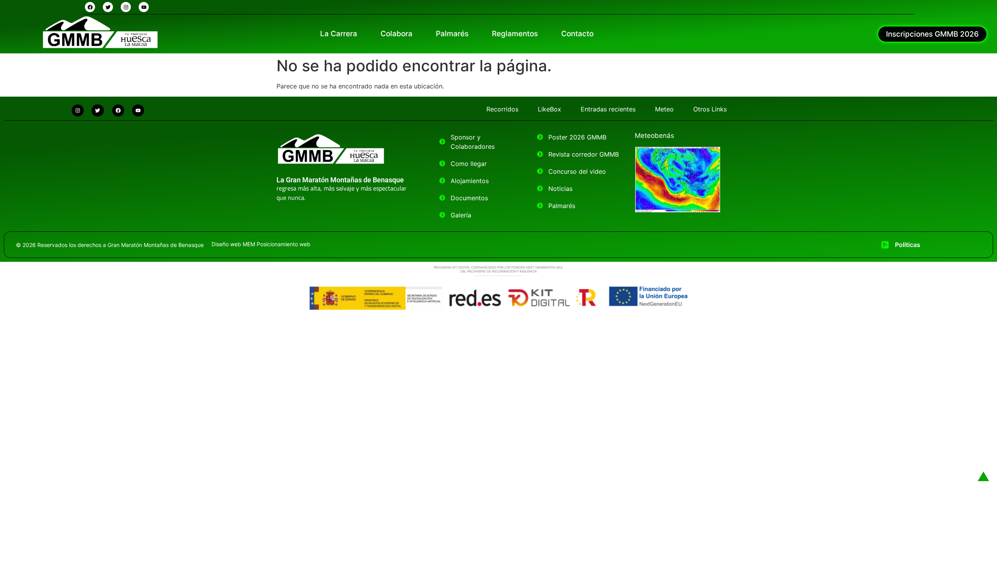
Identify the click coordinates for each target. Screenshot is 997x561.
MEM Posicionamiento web (276, 244)
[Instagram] (126, 7)
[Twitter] (108, 7)
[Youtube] (144, 7)
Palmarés (452, 33)
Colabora (396, 33)
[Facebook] (90, 7)
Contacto (577, 33)
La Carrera (338, 33)
